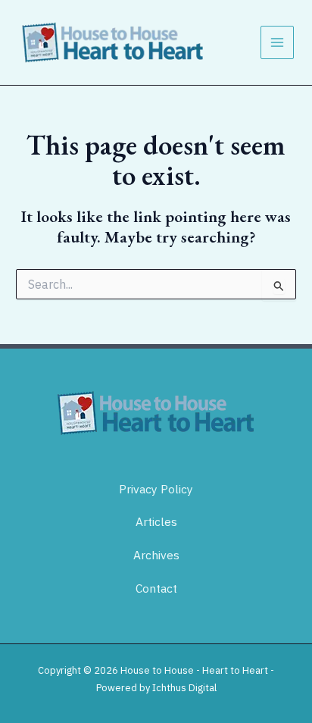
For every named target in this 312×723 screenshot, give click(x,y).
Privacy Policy (156, 488)
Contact (156, 588)
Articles (156, 521)
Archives (156, 554)
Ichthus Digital (184, 687)
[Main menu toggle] (277, 42)
